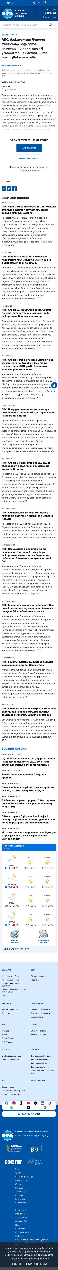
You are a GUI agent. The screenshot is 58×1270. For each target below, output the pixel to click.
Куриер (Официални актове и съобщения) (14, 990)
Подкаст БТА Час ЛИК (11, 1094)
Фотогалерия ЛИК (39, 1063)
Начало (5, 34)
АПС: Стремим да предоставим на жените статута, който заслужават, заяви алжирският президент (29, 209)
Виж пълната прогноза (16, 949)
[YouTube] (29, 1103)
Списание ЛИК (21, 1221)
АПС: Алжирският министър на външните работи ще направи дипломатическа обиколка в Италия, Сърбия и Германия (29, 711)
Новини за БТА (21, 1180)
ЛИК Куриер (7, 1042)
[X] (36, 1103)
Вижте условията (29, 170)
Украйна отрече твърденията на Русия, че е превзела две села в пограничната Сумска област (29, 835)
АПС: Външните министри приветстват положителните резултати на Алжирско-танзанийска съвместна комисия (28, 608)
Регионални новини (10, 980)
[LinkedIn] (43, 1103)
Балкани (6, 1003)
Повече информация (36, 1263)
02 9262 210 (31, 1114)
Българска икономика (40, 1013)
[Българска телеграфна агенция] (7, 1135)
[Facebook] (7, 1103)
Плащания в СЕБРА (23, 1232)
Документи (20, 1192)
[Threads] (21, 1103)
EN (39, 3)
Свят (14, 34)
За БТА (18, 1173)
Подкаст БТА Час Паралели (13, 1091)
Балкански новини (10, 1009)
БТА (17, 1169)
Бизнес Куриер (37, 1017)
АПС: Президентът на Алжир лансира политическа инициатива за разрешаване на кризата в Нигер (28, 412)
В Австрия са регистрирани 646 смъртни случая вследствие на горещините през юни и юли (28, 803)
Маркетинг (20, 1214)
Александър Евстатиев (11, 65)
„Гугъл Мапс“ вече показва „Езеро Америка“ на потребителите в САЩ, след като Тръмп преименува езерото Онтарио (29, 761)
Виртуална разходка (24, 1177)
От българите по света (13, 1056)
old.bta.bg (19, 1236)
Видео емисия (8, 1087)
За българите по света (12, 1060)
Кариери (19, 1195)
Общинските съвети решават (11, 985)
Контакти (20, 1229)
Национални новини (10, 976)
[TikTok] (50, 1103)
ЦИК (3, 995)
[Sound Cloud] (29, 1107)
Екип (17, 1225)
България (6, 970)
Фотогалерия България (41, 1056)
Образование (7, 1038)
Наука (4, 1034)
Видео (5, 1081)
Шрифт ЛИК (20, 1210)
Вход (51, 13)
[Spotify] (12, 1107)
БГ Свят (5, 1050)
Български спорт (38, 1034)
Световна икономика (40, 1009)
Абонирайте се (29, 148)
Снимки (35, 1050)
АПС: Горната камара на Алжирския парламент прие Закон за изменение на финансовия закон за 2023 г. (27, 259)
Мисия (18, 1184)
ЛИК (4, 1025)
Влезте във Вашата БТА (29, 158)
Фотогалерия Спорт (40, 1067)
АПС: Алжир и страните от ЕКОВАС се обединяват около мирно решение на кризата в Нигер (26, 466)
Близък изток (9, 89)
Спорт (34, 1025)
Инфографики (38, 1081)
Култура (5, 1031)
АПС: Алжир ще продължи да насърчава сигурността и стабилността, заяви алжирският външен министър (26, 313)
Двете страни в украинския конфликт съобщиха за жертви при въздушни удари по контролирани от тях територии (28, 819)
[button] (34, 3)
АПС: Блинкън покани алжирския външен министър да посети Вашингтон (27, 663)
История (19, 1188)
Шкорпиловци (21, 1203)
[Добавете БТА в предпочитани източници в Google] (45, 1107)
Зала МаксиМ (21, 1217)
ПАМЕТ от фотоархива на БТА (42, 1072)
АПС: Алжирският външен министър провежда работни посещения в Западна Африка (27, 515)
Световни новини (39, 976)
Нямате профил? (49, 17)
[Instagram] (14, 1103)
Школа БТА (20, 1199)
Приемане (16, 1263)
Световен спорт (38, 1031)
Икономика (37, 1003)
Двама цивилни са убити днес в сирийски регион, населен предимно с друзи (28, 789)
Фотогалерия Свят (39, 1060)
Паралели (35, 980)
